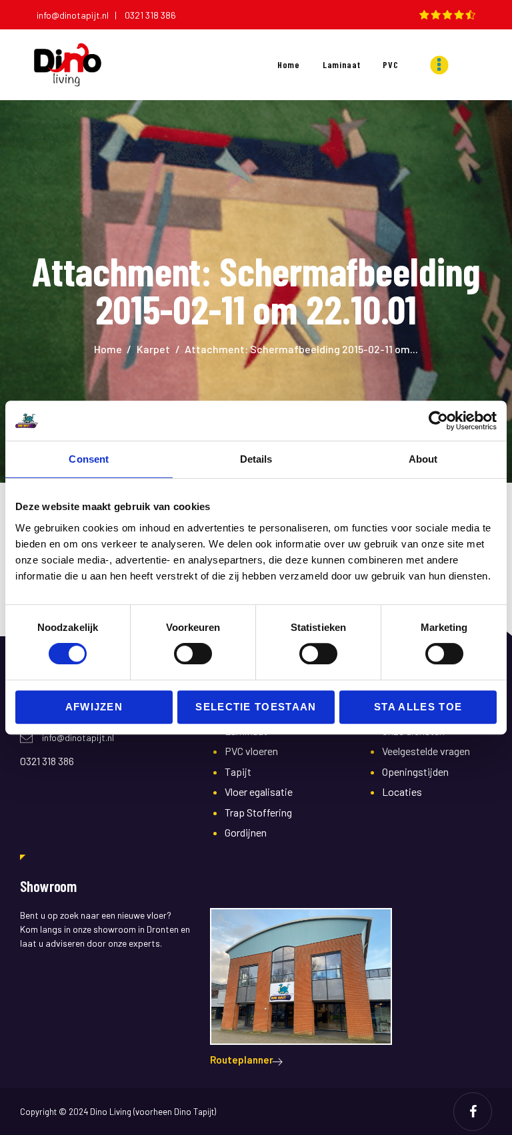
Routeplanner (241, 1060)
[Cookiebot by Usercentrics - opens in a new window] (438, 421)
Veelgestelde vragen (426, 750)
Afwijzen (94, 706)
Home (108, 349)
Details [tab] (256, 459)
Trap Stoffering (258, 812)
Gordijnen (246, 832)
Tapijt (238, 771)
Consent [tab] (89, 459)
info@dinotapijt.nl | (80, 15)
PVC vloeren (251, 750)
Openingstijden (415, 771)
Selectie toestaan (256, 706)
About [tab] (423, 459)
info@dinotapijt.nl (78, 737)
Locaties (402, 791)
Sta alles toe (418, 706)
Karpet (153, 349)
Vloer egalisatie (259, 791)
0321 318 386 (150, 15)
